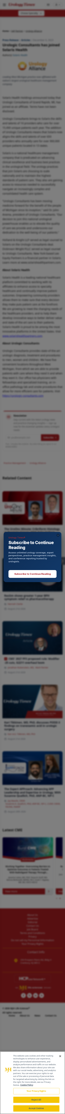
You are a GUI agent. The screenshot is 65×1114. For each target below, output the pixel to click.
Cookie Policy (26, 1085)
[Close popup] (58, 535)
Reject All (36, 1099)
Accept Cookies (36, 1108)
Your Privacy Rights (36, 1091)
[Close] (60, 1056)
